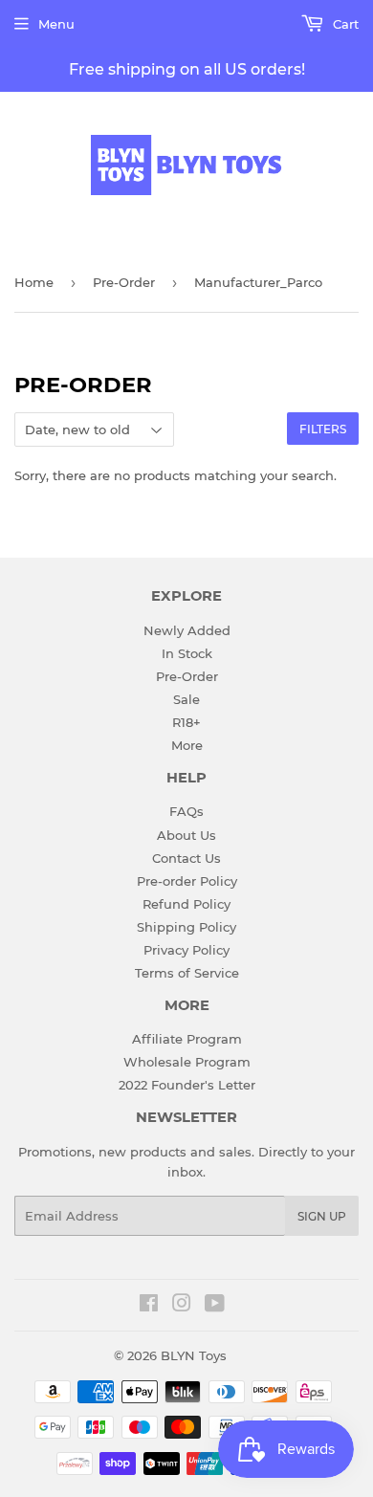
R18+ (186, 722)
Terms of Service (187, 972)
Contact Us (186, 858)
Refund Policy (186, 904)
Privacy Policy (186, 950)
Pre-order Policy (187, 881)
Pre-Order (124, 282)
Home (34, 282)
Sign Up (321, 1216)
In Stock (187, 653)
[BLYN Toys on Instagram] (181, 1305)
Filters (322, 429)
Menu (56, 24)
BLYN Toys (194, 1355)
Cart (344, 24)
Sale (186, 699)
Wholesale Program (187, 1061)
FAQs (186, 811)
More (187, 745)
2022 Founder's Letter (187, 1084)
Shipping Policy (186, 927)
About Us (186, 835)
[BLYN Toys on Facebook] (149, 1305)
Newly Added (186, 630)
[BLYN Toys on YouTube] (215, 1305)
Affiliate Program (187, 1038)
